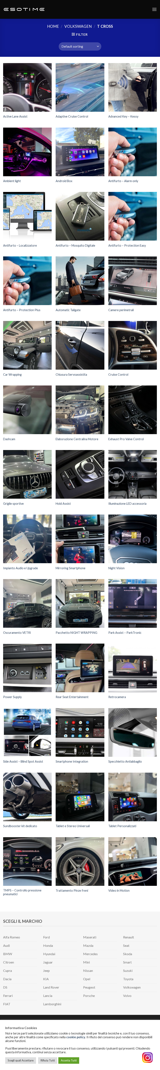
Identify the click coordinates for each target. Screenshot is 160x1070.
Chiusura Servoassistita (71, 374)
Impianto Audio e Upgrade (20, 568)
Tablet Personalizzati (122, 826)
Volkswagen (78, 26)
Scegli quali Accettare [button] (21, 1060)
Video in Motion (119, 890)
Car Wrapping (12, 374)
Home (53, 26)
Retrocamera (117, 697)
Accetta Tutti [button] (69, 1060)
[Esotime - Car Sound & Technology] (24, 9)
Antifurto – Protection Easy (127, 245)
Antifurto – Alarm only (123, 181)
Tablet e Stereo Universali (73, 826)
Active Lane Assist (15, 116)
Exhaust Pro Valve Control (126, 439)
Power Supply (12, 697)
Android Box (64, 181)
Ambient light (12, 181)
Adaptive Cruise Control (72, 116)
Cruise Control (118, 374)
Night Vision (116, 568)
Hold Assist (63, 503)
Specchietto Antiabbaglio (125, 761)
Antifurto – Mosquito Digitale (75, 245)
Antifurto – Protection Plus (21, 310)
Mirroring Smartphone (70, 568)
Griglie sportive (13, 503)
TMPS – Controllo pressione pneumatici (22, 892)
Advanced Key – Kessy (123, 116)
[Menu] (154, 9)
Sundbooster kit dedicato (20, 826)
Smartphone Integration (72, 761)
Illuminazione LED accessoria (127, 503)
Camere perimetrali (121, 310)
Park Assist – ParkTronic (124, 632)
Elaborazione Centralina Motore (77, 439)
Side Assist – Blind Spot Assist (23, 761)
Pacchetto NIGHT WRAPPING (76, 632)
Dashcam (9, 439)
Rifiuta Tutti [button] (48, 1060)
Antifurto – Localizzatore (20, 245)
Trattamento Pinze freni (72, 890)
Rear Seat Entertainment (72, 697)
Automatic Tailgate (68, 310)
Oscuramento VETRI (17, 632)
